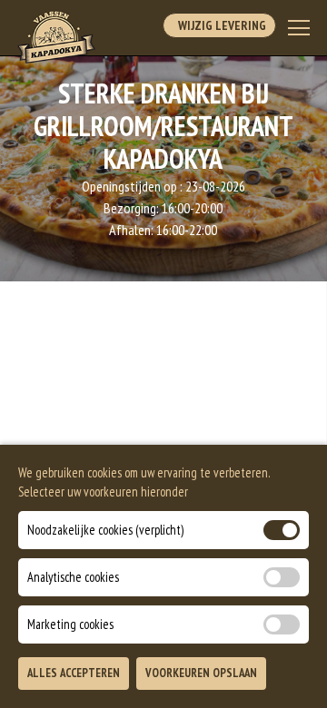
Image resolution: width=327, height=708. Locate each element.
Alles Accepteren (73, 673)
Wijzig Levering (219, 25)
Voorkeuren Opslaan (201, 673)
